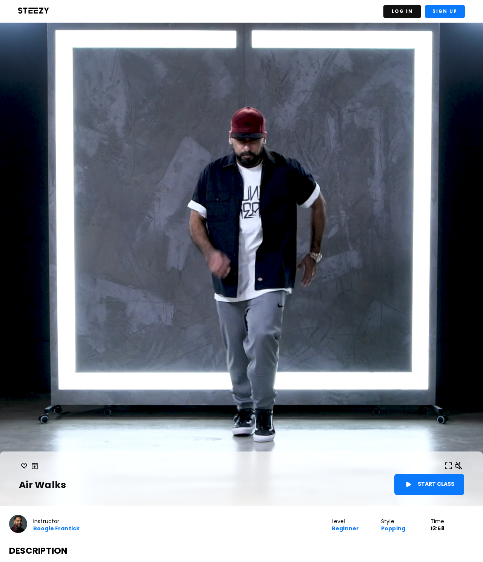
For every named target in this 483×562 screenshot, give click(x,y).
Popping (393, 528)
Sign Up (444, 11)
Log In (402, 11)
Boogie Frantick (56, 528)
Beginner (345, 528)
